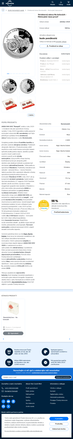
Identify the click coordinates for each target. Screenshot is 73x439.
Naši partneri (30, 394)
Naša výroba (30, 391)
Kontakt (53, 391)
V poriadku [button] (59, 419)
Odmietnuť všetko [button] (59, 429)
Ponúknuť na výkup (56, 46)
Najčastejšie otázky (56, 394)
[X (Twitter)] (8, 406)
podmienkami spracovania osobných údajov (44, 373)
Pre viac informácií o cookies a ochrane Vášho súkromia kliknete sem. (23, 431)
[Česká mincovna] (10, 3)
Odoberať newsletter (63, 377)
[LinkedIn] (13, 401)
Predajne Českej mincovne (58, 400)
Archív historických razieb (16, 10)
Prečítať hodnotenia (61, 212)
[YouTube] (8, 401)
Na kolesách (65, 124)
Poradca (53, 403)
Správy (28, 400)
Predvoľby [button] (59, 424)
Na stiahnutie (30, 403)
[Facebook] (3, 406)
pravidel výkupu (61, 42)
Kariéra (28, 397)
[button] (4, 45)
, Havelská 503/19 (49, 61)
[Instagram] (3, 401)
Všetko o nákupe (55, 388)
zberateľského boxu (19, 282)
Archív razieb (30, 406)
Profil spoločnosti (32, 388)
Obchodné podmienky (57, 397)
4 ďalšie (31, 115)
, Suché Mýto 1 (49, 80)
